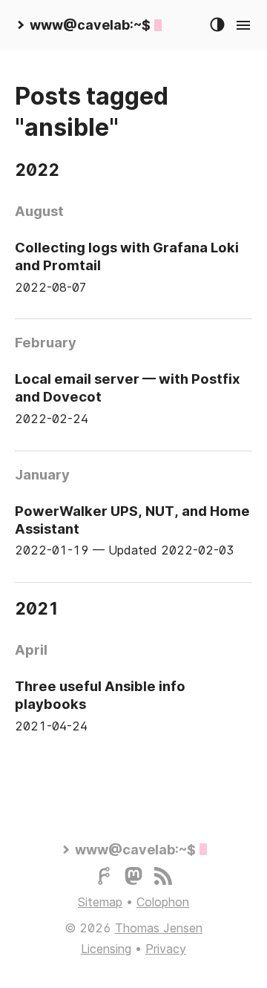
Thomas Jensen (158, 927)
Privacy (165, 948)
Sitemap (100, 901)
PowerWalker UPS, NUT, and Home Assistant (132, 520)
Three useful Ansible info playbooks (100, 695)
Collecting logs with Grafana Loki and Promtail (127, 256)
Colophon (162, 901)
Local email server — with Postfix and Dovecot (127, 387)
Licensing (106, 948)
